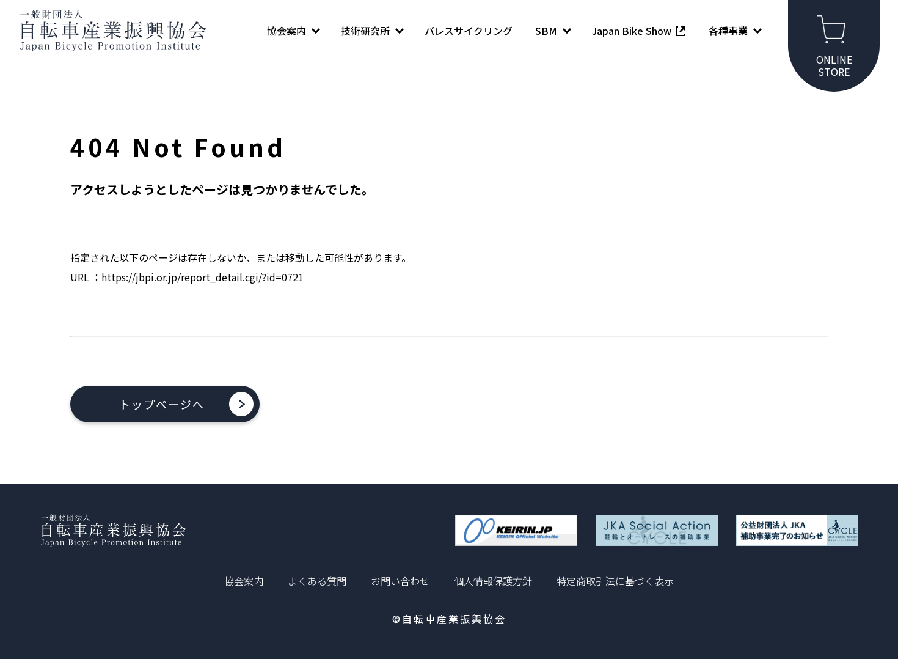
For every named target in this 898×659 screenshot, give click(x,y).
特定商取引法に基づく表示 (615, 580)
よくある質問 (317, 580)
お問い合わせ (400, 580)
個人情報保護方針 (493, 580)
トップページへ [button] (162, 404)
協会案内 (243, 580)
